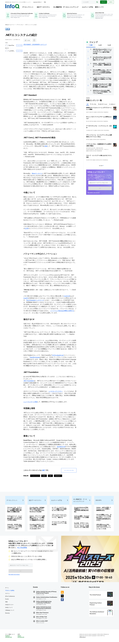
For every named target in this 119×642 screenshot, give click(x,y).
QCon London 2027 (42, 621)
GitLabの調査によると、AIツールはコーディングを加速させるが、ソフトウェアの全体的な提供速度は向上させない (102, 72)
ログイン (7, 593)
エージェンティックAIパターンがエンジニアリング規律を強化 (59, 523)
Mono (44, 475)
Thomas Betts (90, 130)
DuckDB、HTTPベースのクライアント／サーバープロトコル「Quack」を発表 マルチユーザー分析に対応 (82, 525)
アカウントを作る (9, 590)
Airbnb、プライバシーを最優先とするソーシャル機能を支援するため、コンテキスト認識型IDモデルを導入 (37, 518)
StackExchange (35, 357)
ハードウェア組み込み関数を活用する (62, 310)
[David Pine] (6, 45)
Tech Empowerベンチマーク (35, 300)
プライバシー (82, 637)
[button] (100, 188)
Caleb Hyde (89, 159)
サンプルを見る (100, 179)
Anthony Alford (90, 148)
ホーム (7, 587)
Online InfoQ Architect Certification (46, 597)
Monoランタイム (37, 173)
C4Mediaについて (9, 610)
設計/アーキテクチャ (43, 7)
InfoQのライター (9, 604)
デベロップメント (27, 7)
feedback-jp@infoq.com (8, 636)
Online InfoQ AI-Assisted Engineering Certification (43, 607)
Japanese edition (37, 2)
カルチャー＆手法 (87, 7)
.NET (7, 28)
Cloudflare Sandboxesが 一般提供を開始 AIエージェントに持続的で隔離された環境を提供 (102, 85)
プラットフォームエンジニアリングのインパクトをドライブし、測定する (59, 516)
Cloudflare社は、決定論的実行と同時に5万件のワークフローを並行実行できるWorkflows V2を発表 (37, 509)
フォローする (19, 45)
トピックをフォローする (69, 470)
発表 (46, 146)
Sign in (110, 2)
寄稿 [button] (45, 2)
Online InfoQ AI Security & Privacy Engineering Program (46, 592)
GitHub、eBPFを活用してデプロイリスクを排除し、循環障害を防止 (102, 65)
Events (7, 599)
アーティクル (20, 24)
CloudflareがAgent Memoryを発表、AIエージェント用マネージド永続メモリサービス (102, 58)
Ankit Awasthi (90, 112)
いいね (28, 40)
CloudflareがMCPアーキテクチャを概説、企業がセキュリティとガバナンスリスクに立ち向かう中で (37, 526)
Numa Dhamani (90, 149)
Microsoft (58, 475)
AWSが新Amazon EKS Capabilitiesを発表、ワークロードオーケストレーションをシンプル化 (103, 526)
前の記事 (101, 165)
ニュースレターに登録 (30, 402)
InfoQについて (9, 607)
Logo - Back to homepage (12, 6)
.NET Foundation (28, 381)
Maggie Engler (99, 149)
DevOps (98, 500)
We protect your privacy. (94, 192)
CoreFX (25, 298)
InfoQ (87, 139)
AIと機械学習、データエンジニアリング (65, 7)
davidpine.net (61, 446)
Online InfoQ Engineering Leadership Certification (43, 602)
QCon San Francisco (42, 612)
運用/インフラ (99, 7)
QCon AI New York (41, 616)
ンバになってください (55, 391)
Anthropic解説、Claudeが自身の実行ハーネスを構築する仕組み (81, 517)
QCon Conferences (10, 596)
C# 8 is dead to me (58, 355)
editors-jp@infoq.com (21, 636)
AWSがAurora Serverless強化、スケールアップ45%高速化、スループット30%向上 (102, 92)
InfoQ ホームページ (9, 24)
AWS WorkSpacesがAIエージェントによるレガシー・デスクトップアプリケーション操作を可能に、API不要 (102, 51)
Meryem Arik (99, 148)
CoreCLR (67, 296)
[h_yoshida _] (6, 51)
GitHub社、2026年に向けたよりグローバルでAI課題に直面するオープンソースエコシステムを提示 (14, 526)
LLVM (26, 228)
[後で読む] (34, 40)
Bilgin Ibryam (89, 121)
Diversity (7, 613)
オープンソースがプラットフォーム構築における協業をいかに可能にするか (102, 79)
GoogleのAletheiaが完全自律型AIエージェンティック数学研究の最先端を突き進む (81, 509)
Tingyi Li (106, 149)
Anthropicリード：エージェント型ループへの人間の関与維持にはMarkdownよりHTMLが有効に (14, 518)
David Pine (11, 45)
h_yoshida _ (12, 50)
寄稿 (6, 602)
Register (103, 2)
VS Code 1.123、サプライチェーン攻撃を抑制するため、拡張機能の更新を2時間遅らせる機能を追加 (14, 509)
